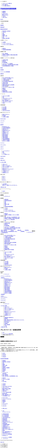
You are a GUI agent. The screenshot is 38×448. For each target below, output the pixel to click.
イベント (2, 122)
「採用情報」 (22, 231)
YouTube (4, 355)
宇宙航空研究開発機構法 (6, 49)
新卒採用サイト (5, 435)
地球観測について (5, 172)
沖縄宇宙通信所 (5, 137)
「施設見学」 (2, 277)
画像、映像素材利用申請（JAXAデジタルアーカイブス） (14, 319)
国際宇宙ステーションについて (7, 168)
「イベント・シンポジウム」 (5, 276)
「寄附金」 (12, 230)
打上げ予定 (4, 106)
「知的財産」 (26, 230)
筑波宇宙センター (5, 129)
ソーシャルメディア (5, 150)
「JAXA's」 (2, 296)
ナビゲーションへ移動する (7, 3)
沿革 (3, 37)
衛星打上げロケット (6, 114)
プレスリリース (5, 56)
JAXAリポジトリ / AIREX (6, 101)
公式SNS (2, 158)
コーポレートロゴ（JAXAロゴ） (8, 44)
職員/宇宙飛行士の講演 (6, 388)
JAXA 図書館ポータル (6, 395)
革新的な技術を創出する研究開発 (8, 84)
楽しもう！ (4, 180)
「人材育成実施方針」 (4, 232)
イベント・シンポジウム (6, 398)
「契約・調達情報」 (4, 230)
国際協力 (4, 88)
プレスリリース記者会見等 (5, 373)
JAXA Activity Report (6, 110)
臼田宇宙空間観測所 (6, 138)
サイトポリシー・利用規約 (7, 437)
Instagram (4, 356)
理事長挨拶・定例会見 (6, 31)
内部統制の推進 (5, 59)
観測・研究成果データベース (7, 100)
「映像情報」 (2, 294)
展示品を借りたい (7, 321)
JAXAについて (4, 164)
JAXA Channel (2, 156)
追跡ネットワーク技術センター (7, 429)
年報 (5, 220)
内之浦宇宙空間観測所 (6, 127)
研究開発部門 (4, 419)
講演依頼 (6, 318)
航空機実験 (4, 109)
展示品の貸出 (4, 393)
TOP (3, 332)
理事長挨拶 (2, 27)
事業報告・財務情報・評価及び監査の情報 (9, 54)
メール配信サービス (6, 154)
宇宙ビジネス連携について (7, 166)
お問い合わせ (2, 160)
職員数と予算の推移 (6, 38)
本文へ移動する (5, 4)
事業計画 (4, 48)
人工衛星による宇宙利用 (6, 78)
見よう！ (4, 176)
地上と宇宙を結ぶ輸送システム (7, 77)
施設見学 (2, 124)
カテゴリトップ (7, 196)
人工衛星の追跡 (5, 80)
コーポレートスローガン (6, 43)
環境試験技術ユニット (6, 432)
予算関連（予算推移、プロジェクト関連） (11, 214)
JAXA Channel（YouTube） (7, 386)
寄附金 (1, 67)
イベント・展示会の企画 (6, 392)
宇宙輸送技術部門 (5, 413)
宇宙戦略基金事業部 (6, 424)
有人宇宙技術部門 (5, 416)
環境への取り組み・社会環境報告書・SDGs (12, 217)
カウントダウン (3, 144)
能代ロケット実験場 (6, 140)
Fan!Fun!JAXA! (3, 118)
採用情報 (2, 69)
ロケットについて (5, 167)
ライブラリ (2, 142)
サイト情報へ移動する (6, 5)
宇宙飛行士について (6, 170)
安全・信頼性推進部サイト (7, 431)
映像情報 (4, 401)
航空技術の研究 (5, 83)
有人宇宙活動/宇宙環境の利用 (7, 81)
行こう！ (4, 178)
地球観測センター (5, 132)
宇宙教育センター (5, 425)
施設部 (3, 430)
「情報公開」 (19, 230)
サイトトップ (6, 274)
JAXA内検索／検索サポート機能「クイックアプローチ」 (9, 184)
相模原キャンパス (5, 131)
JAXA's (3, 402)
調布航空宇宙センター (6, 130)
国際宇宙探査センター (6, 421)
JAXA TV (1, 146)
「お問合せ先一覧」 (4, 327)
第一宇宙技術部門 (5, 415)
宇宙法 (3, 103)
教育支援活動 (4, 90)
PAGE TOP (2, 442)
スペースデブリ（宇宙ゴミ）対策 (8, 87)
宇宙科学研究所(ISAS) (6, 417)
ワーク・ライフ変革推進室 (5, 71)
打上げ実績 (4, 108)
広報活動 (4, 89)
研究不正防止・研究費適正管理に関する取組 (10, 64)
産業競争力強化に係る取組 (7, 91)
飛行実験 (4, 115)
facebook (4, 354)
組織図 (3, 34)
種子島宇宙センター (6, 126)
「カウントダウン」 (4, 297)
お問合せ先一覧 (3, 187)
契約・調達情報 (5, 53)
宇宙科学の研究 (5, 82)
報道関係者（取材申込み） (9, 317)
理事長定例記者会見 (4, 29)
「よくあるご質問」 (4, 305)
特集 (3, 97)
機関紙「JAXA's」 (5, 389)
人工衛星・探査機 (5, 116)
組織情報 (2, 25)
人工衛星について (5, 171)
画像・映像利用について (6, 394)
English (1, 19)
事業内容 (2, 73)
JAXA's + (3, 153)
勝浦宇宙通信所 (5, 135)
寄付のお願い (6, 322)
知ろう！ (4, 177)
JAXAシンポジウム (5, 387)
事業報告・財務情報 (6, 367)
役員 (3, 33)
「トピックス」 (3, 300)
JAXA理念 (4, 42)
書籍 (3, 152)
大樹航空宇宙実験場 (6, 139)
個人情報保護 (4, 62)
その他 (5, 325)
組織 (5, 203)
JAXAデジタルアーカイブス (7, 98)
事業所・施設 (4, 35)
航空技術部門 (4, 418)
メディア (2, 148)
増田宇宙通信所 (5, 136)
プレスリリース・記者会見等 (9, 219)
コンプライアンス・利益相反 (7, 63)
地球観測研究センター (6, 427)
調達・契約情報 (7, 324)
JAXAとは (4, 32)
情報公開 (4, 61)
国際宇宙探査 (4, 86)
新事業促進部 (4, 423)
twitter (3, 353)
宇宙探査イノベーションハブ (7, 422)
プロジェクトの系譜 (6, 95)
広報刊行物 (4, 391)
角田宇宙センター (5, 133)
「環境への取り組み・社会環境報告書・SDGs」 (8, 231)
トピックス (2, 120)
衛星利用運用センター (6, 428)
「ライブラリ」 (3, 298)
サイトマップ (5, 438)
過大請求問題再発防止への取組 (7, 65)
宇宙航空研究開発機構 (8, 8)
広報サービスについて (6, 165)
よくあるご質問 (3, 162)
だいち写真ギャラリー (6, 99)
